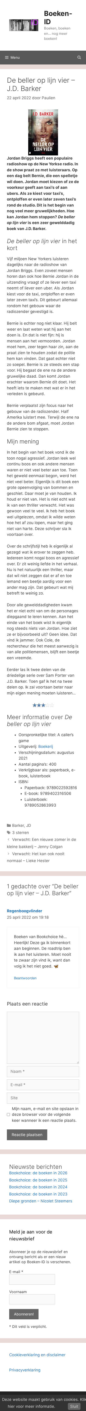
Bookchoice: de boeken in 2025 (38, 1180)
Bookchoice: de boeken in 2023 (38, 1194)
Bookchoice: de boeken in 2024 (38, 1187)
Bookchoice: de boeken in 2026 (38, 1173)
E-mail (16, 1271)
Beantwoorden (25, 978)
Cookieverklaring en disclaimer (37, 1355)
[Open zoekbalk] (79, 57)
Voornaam (18, 1291)
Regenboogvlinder (24, 911)
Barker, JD (21, 825)
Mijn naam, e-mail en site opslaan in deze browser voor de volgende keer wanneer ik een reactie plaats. (45, 1114)
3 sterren (20, 832)
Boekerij (45, 746)
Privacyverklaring (24, 1370)
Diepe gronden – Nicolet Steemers (40, 1201)
